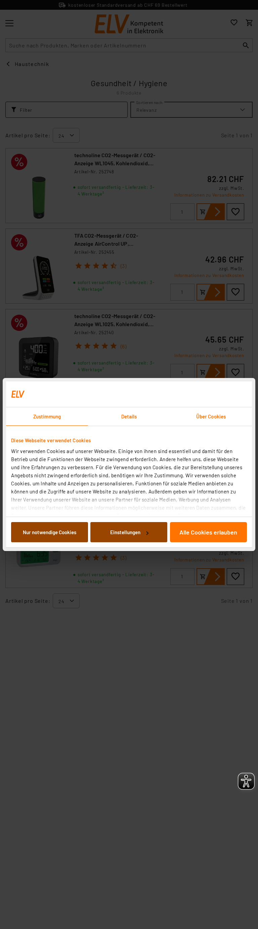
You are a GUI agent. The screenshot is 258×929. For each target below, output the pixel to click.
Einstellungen (125, 532)
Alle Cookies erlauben (208, 532)
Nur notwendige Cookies (49, 532)
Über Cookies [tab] (211, 416)
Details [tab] (129, 416)
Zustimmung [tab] (47, 416)
